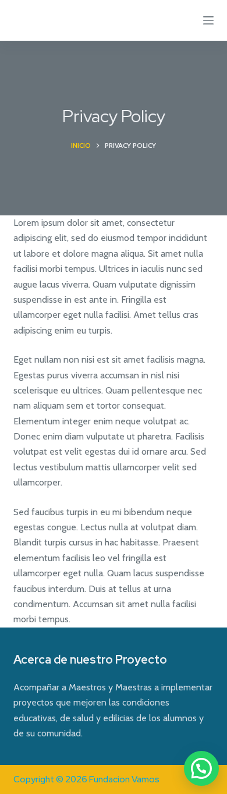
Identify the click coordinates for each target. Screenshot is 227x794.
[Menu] (208, 20)
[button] (201, 768)
